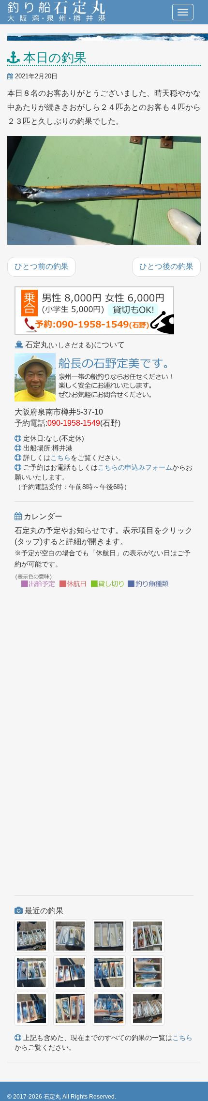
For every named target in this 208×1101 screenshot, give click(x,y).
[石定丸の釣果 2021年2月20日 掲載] (104, 191)
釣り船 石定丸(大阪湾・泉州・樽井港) (56, 12)
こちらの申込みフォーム (135, 467)
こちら (60, 457)
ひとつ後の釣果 (166, 266)
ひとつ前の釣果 (42, 266)
